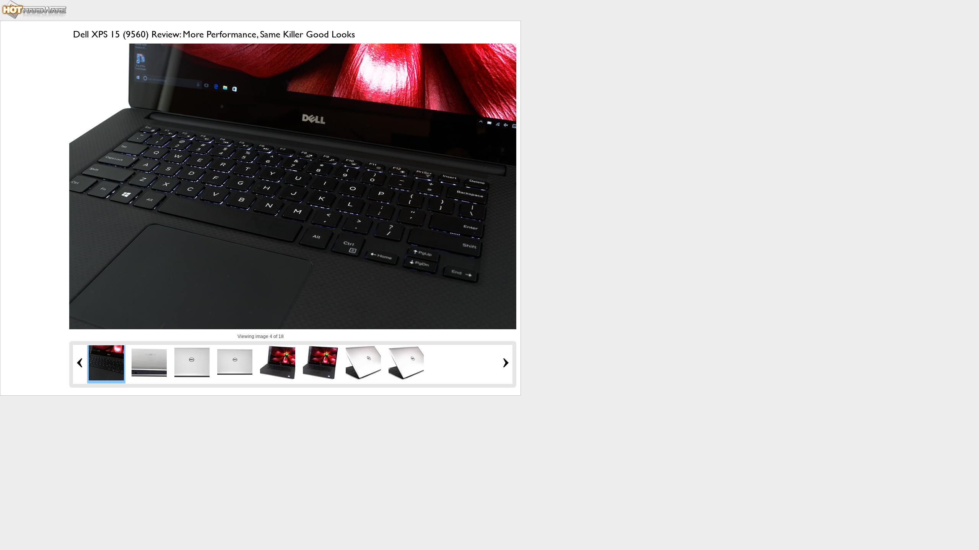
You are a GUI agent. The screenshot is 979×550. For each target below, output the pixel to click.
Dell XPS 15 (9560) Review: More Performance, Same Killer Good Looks (214, 34)
